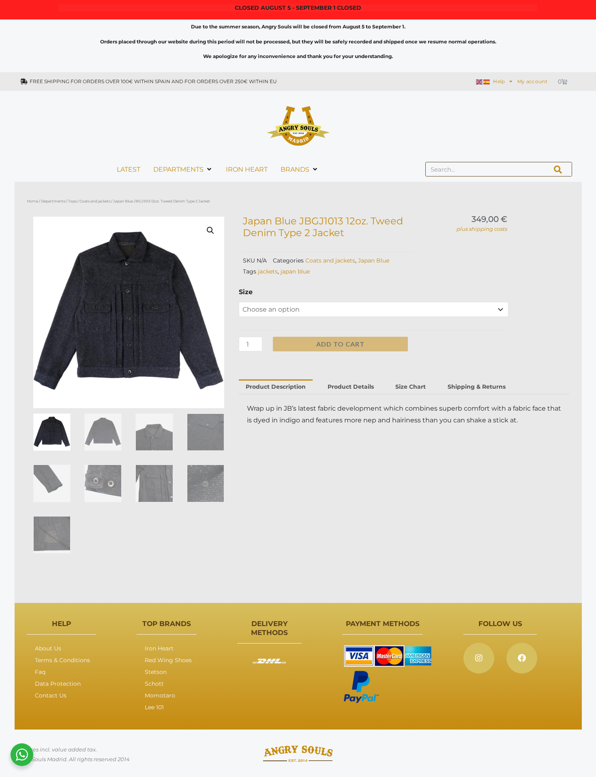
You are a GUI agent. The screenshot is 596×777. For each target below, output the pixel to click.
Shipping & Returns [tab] (477, 386)
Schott (154, 683)
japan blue (295, 271)
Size (246, 292)
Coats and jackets (94, 201)
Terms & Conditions (62, 660)
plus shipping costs (482, 229)
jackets (268, 271)
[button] (210, 230)
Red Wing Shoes (168, 660)
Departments (53, 201)
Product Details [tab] (351, 386)
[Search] (558, 169)
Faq (40, 672)
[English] (479, 81)
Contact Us (50, 695)
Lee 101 (154, 707)
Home (32, 201)
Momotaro (160, 695)
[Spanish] (487, 81)
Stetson (156, 672)
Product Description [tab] (276, 386)
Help (499, 81)
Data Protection (58, 683)
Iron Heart (159, 648)
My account (532, 81)
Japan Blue (373, 260)
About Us (48, 648)
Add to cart (340, 344)
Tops (72, 201)
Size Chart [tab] (410, 386)
